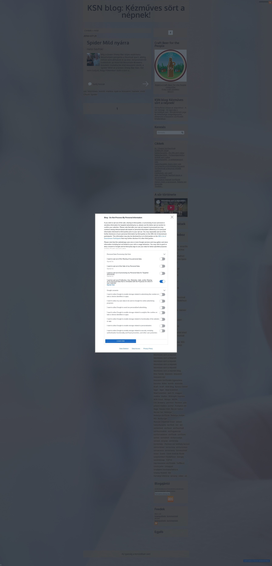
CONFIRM (121, 341)
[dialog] (136, 283)
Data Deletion (124, 348)
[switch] (162, 258)
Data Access (136, 348)
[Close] (173, 218)
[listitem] (136, 254)
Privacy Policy (148, 348)
